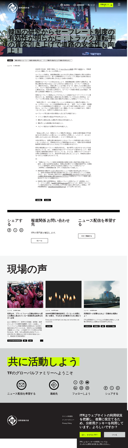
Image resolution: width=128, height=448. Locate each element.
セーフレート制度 (67, 69)
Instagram (81, 388)
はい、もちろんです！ (90, 434)
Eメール (39, 241)
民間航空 (96, 326)
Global (47, 200)
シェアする (15, 222)
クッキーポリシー (68, 420)
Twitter (75, 382)
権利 (103, 326)
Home (10, 60)
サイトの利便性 (67, 416)
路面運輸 (39, 200)
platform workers (14, 340)
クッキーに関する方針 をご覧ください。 (95, 444)
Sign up (21, 386)
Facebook (81, 382)
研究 (80, 69)
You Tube (87, 382)
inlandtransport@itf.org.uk (57, 186)
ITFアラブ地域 (111, 326)
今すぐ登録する (86, 236)
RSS (87, 388)
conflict (88, 326)
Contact (54, 386)
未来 (30, 340)
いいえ (114, 434)
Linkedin (75, 388)
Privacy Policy (67, 423)
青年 (25, 340)
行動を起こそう (104, 5)
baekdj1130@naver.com (60, 183)
